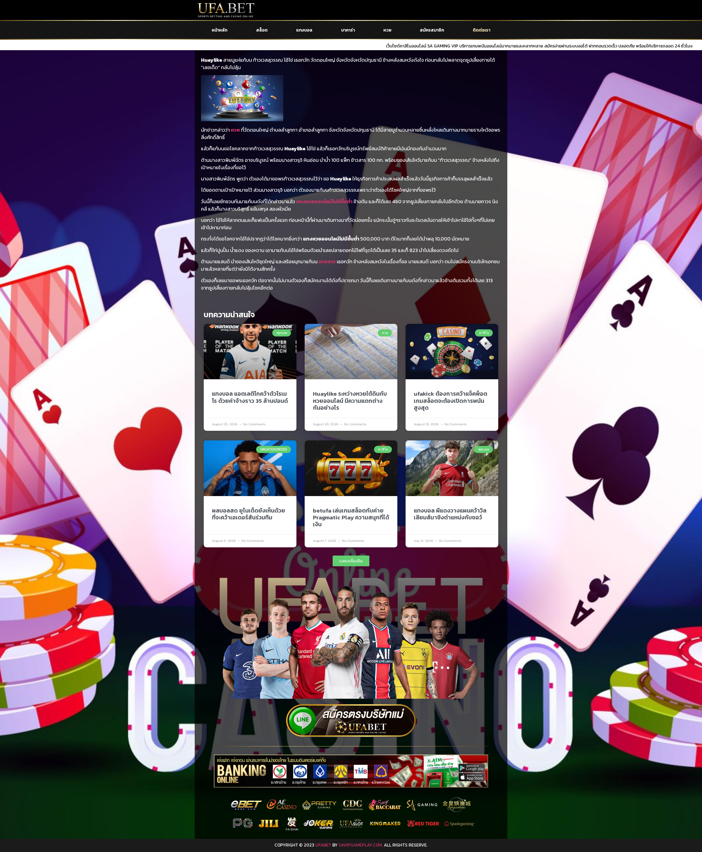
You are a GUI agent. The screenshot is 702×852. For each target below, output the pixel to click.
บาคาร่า (348, 30)
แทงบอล (304, 30)
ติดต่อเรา (481, 30)
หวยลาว (327, 261)
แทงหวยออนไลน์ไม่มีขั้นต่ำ (324, 201)
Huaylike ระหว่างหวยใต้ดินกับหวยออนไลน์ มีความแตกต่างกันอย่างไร (350, 400)
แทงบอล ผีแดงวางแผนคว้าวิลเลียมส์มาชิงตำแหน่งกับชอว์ (450, 514)
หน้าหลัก (219, 30)
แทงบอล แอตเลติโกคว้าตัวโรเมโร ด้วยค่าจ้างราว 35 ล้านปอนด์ (250, 397)
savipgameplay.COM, (361, 845)
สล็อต (262, 30)
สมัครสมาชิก (432, 30)
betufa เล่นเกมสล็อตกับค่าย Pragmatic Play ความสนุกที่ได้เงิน (351, 517)
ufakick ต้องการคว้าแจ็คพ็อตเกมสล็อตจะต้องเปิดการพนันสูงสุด (450, 400)
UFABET (323, 845)
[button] (351, 561)
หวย (387, 30)
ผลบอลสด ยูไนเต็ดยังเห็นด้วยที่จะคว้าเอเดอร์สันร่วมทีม (248, 514)
